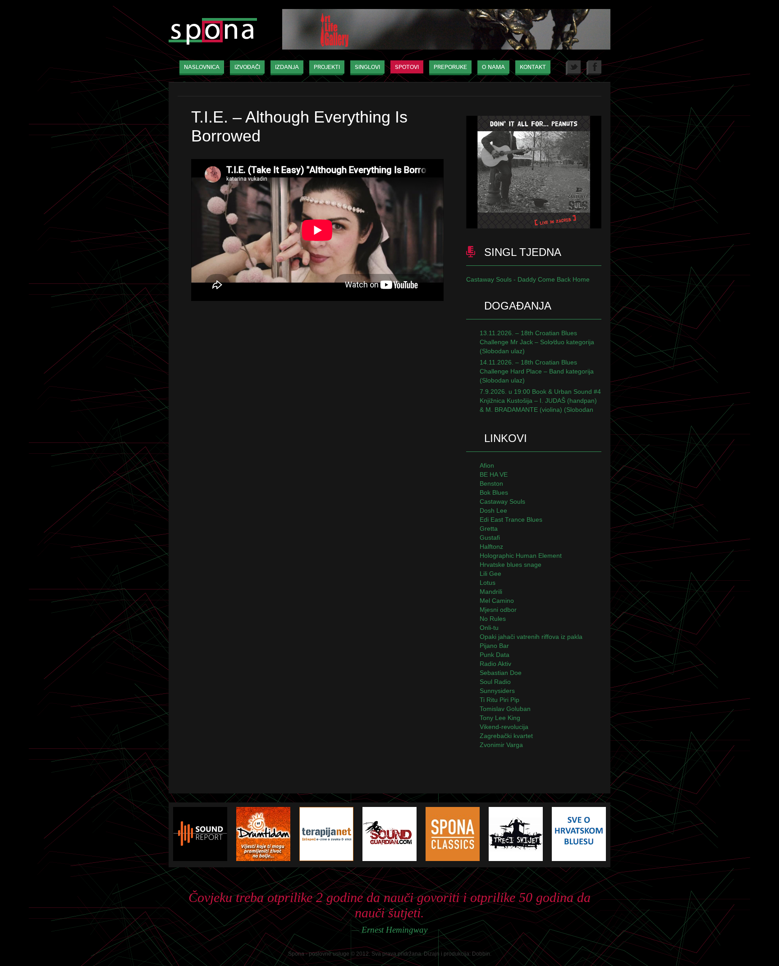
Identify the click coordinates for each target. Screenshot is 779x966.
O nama (493, 67)
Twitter (573, 67)
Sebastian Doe (501, 672)
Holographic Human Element (521, 555)
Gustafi (490, 537)
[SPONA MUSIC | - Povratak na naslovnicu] (213, 32)
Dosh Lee (493, 510)
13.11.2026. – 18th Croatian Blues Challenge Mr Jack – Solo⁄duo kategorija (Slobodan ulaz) (537, 342)
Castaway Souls (502, 501)
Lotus (487, 582)
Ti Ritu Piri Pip (499, 699)
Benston (491, 483)
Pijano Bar (494, 645)
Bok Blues (494, 492)
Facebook (594, 67)
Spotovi (407, 67)
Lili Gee (490, 573)
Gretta (489, 528)
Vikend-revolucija (504, 726)
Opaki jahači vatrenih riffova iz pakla (531, 636)
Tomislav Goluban (505, 708)
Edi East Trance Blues (511, 519)
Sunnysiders (497, 690)
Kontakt (533, 67)
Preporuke (450, 67)
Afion (487, 465)
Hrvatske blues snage (510, 564)
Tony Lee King (500, 717)
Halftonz (491, 546)
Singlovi (367, 67)
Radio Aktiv (495, 663)
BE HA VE (494, 474)
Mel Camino (497, 600)
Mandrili (491, 591)
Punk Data (494, 654)
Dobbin (481, 954)
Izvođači (247, 67)
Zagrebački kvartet (506, 735)
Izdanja (287, 67)
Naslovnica (202, 67)
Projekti (327, 67)
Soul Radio (495, 681)
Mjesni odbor (498, 609)
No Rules (493, 618)
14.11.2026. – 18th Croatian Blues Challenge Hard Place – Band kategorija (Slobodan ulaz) (537, 371)
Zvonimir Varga (501, 744)
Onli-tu (489, 627)
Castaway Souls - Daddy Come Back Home (528, 279)
